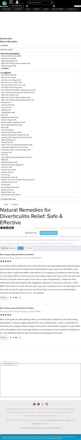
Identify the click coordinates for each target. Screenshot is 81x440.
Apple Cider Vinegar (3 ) (9, 95)
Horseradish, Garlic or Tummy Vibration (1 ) (15, 150)
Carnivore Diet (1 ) (7, 105)
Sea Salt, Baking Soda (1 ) (10, 187)
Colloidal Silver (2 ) (8, 112)
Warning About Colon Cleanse (11, 195)
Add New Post (17, 6)
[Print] (12, 228)
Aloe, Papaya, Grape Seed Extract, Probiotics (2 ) (17, 92)
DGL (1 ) (4, 115)
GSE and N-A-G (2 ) (8, 140)
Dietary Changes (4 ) (8, 66)
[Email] (10, 228)
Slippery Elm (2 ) (7, 190)
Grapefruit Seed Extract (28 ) (11, 56)
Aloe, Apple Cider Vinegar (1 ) (11, 87)
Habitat (37, 9)
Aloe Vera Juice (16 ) (8, 58)
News (46, 9)
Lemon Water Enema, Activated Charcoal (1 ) (16, 157)
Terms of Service (65, 420)
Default (13, 248)
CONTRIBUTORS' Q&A (8, 199)
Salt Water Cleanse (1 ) (9, 182)
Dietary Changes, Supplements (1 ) (13, 122)
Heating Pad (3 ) (7, 142)
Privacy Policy (36, 423)
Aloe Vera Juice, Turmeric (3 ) (11, 82)
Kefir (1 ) (4, 155)
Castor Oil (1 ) (6, 107)
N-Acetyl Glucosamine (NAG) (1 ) (12, 165)
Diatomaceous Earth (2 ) (9, 117)
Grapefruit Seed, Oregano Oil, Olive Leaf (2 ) (16, 137)
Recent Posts (58, 9)
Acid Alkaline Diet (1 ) (8, 75)
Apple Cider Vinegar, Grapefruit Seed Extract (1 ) (17, 100)
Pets (28, 9)
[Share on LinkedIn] (7, 228)
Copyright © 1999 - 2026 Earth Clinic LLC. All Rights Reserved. (40, 428)
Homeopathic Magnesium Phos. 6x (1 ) (14, 147)
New (21, 248)
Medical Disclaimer (54, 420)
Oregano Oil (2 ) (7, 172)
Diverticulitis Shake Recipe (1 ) (11, 125)
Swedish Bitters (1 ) (8, 192)
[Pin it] (4, 228)
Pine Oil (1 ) (5, 175)
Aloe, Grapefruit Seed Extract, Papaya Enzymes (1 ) (18, 90)
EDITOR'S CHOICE (7, 50)
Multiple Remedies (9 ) (9, 61)
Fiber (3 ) (5, 127)
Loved (29, 248)
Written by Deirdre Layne (46, 228)
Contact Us (71, 9)
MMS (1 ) (4, 160)
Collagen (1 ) (6, 110)
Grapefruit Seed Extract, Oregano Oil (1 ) (15, 135)
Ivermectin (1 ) (6, 152)
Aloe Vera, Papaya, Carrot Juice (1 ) (13, 85)
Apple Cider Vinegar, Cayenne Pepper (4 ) (15, 63)
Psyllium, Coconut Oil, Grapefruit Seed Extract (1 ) (17, 180)
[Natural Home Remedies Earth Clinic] (5, 3)
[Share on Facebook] (2, 228)
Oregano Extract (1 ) (8, 170)
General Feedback (7, 130)
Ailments (18, 9)
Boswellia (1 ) (6, 102)
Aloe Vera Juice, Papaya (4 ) (11, 80)
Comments (49, 233)
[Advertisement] (40, 381)
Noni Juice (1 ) (6, 167)
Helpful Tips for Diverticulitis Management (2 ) (16, 145)
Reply (4, 297)
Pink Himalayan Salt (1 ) (9, 177)
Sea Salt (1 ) (5, 185)
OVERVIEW (4, 46)
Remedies (7, 9)
